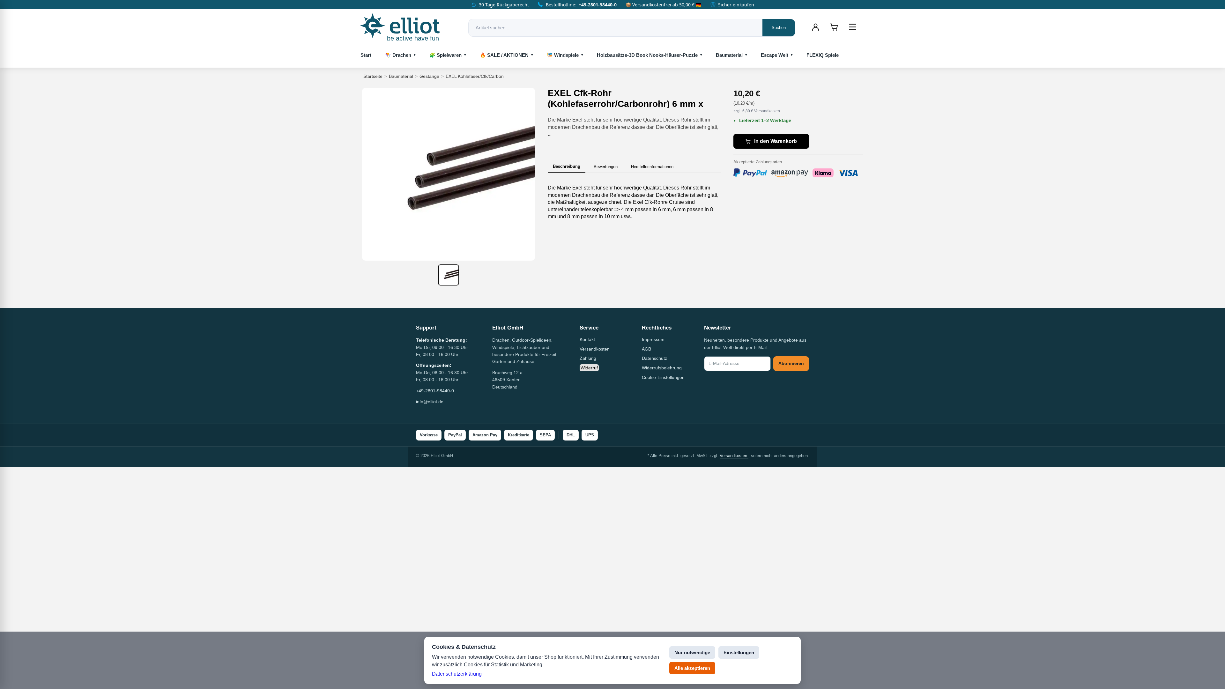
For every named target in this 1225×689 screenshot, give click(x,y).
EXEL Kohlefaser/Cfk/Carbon (475, 76)
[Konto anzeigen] (815, 27)
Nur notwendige (692, 652)
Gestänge (429, 76)
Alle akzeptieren (692, 668)
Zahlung (588, 358)
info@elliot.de (429, 401)
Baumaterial (729, 55)
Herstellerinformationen (652, 166)
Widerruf (589, 367)
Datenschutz (654, 358)
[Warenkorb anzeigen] (834, 27)
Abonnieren (791, 363)
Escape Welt (774, 55)
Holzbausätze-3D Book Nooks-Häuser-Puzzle (647, 55)
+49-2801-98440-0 (598, 5)
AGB (646, 349)
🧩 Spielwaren (445, 55)
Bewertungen (606, 166)
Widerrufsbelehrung (662, 367)
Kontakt (587, 339)
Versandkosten (595, 349)
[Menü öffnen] (852, 27)
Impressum (653, 339)
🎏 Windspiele (563, 55)
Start (365, 55)
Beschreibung (566, 166)
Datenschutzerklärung (457, 674)
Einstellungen (739, 652)
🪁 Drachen (398, 55)
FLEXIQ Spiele (822, 55)
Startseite (372, 76)
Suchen (779, 27)
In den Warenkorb (775, 141)
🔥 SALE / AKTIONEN (504, 55)
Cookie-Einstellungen (663, 377)
